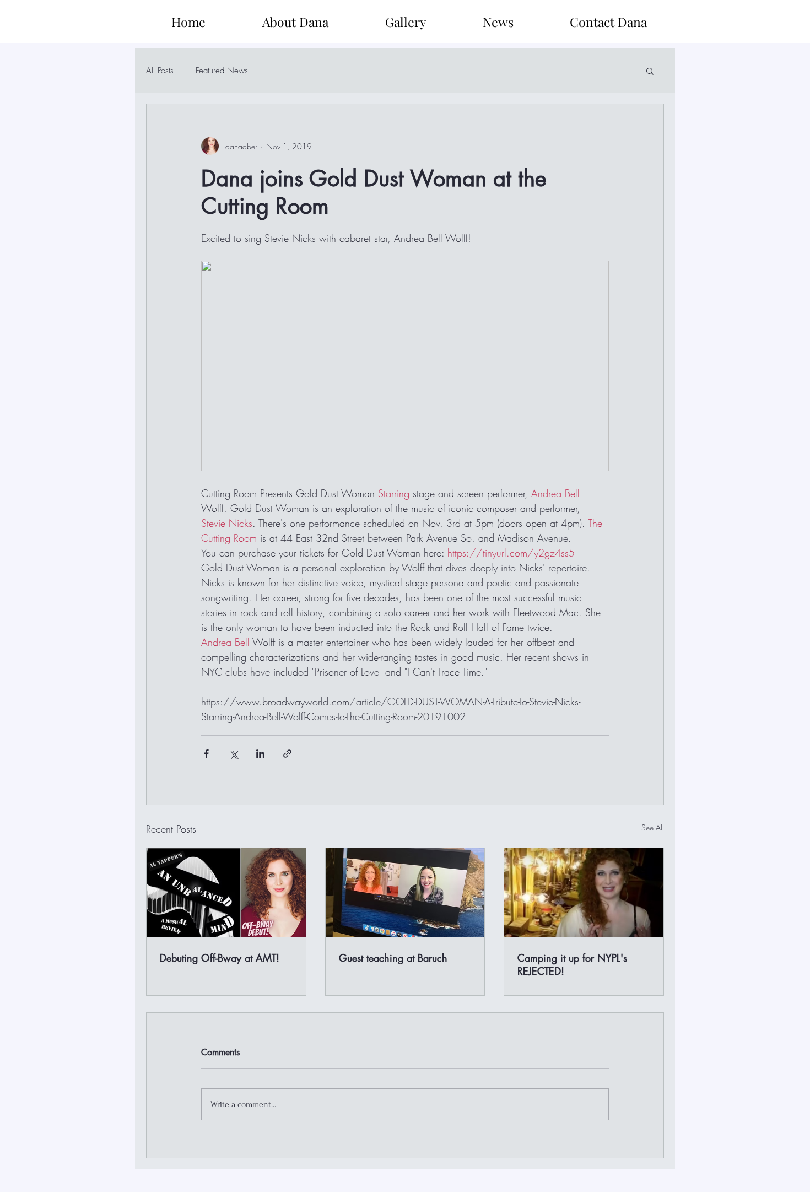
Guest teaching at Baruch (393, 957)
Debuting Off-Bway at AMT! (219, 957)
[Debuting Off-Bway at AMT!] (226, 892)
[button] (650, 70)
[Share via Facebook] (206, 753)
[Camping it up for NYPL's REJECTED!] (583, 892)
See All (652, 827)
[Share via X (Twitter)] (233, 753)
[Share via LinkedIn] (260, 753)
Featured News (222, 70)
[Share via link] (287, 753)
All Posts (160, 70)
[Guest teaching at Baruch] (405, 892)
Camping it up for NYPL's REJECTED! (572, 964)
